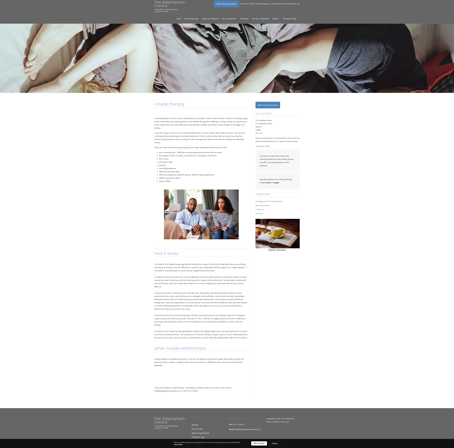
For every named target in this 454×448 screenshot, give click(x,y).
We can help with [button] (229, 18)
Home (178, 18)
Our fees (259, 213)
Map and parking (262, 205)
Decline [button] (275, 443)
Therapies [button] (244, 18)
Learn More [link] (178, 444)
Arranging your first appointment (268, 201)
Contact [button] (275, 18)
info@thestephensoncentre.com (167, 391)
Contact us (259, 209)
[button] (192, 19)
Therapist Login (198, 437)
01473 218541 (249, 3)
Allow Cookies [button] (259, 443)
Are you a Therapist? (261, 18)
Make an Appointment (226, 4)
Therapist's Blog (289, 18)
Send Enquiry (262, 3)
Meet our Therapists (210, 18)
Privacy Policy (197, 429)
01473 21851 (264, 146)
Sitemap (195, 425)
